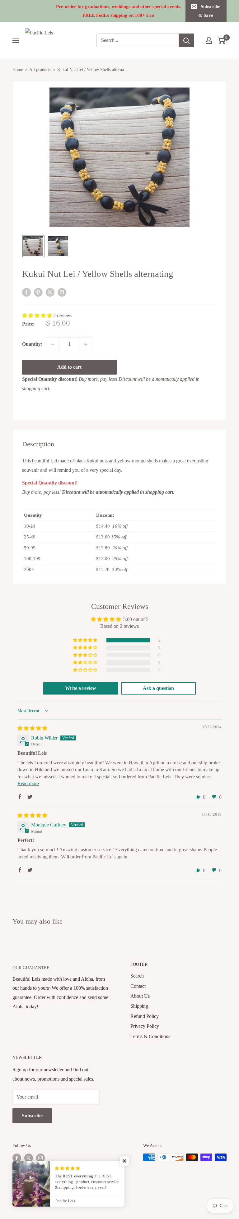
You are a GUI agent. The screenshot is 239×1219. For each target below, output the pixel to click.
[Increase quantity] (85, 344)
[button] (37, 315)
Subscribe (32, 1115)
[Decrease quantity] (52, 344)
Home (17, 69)
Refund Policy (144, 1016)
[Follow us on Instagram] (40, 1158)
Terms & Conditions (150, 1036)
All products (40, 69)
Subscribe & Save (209, 11)
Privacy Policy (144, 1026)
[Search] (186, 40)
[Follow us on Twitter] (28, 1158)
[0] (221, 40)
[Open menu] (15, 40)
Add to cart (69, 367)
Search (137, 975)
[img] (32, 728)
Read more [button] (28, 783)
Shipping (139, 1006)
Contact (138, 986)
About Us (140, 996)
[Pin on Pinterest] (38, 292)
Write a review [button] (80, 688)
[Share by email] (62, 292)
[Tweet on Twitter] (50, 292)
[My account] (209, 40)
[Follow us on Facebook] (16, 1158)
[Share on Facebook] (26, 292)
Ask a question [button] (158, 688)
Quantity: (32, 344)
